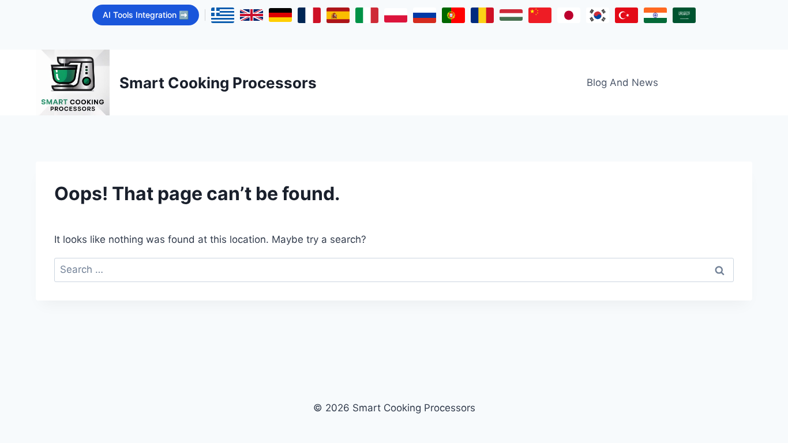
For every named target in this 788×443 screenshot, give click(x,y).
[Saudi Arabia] (684, 15)
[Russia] (424, 15)
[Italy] (366, 15)
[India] (655, 15)
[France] (309, 15)
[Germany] (280, 15)
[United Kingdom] (251, 15)
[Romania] (482, 15)
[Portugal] (453, 15)
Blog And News (622, 82)
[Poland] (395, 15)
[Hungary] (511, 15)
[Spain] (338, 15)
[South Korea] (597, 15)
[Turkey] (626, 15)
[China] (539, 15)
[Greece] (222, 15)
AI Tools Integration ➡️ (146, 15)
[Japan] (568, 15)
